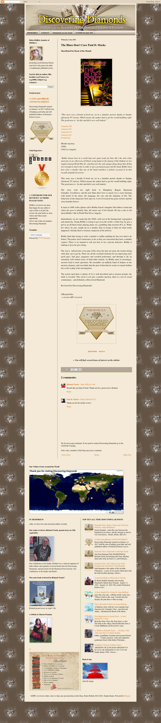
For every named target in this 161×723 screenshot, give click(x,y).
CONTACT (45, 33)
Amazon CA (66, 131)
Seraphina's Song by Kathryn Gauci (108, 645)
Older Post (127, 455)
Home (97, 455)
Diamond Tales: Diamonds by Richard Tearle (111, 551)
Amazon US (66, 129)
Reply (69, 391)
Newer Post (66, 455)
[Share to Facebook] (78, 370)
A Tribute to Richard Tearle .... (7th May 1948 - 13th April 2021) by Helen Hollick (112, 631)
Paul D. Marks (72, 399)
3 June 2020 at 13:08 (87, 384)
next (100, 351)
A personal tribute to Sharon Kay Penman (110, 578)
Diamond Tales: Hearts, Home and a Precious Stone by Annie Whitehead (111, 526)
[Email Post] (67, 369)
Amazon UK (66, 126)
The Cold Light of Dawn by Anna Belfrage (111, 604)
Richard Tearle (73, 384)
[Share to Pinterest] (80, 370)
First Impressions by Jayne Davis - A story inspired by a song (110, 617)
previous (93, 351)
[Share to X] (76, 370)
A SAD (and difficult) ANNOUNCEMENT (39, 100)
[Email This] (71, 370)
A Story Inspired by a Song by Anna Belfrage (112, 592)
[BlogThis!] (74, 370)
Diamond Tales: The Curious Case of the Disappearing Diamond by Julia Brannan (110, 564)
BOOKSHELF (32, 33)
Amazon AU (66, 134)
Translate (46, 238)
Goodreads (65, 137)
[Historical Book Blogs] (42, 189)
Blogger (127, 696)
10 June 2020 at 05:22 (87, 399)
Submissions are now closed (62, 33)
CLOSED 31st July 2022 (84, 33)
